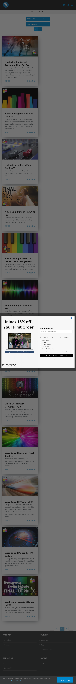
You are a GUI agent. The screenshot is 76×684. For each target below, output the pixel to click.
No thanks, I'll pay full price (56, 359)
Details (22, 681)
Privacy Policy (15, 681)
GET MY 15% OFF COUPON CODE (56, 355)
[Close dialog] (72, 318)
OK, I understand (65, 679)
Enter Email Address (46, 328)
